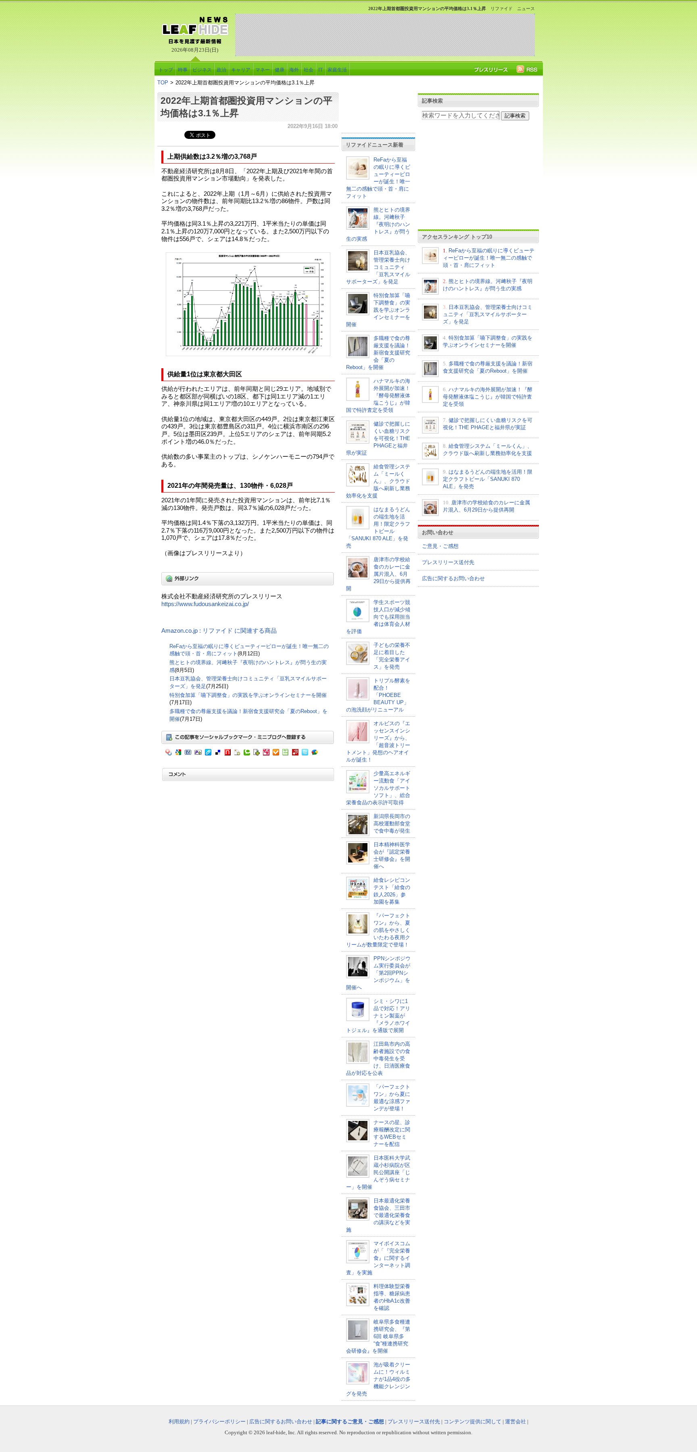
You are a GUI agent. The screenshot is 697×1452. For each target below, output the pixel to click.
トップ (166, 70)
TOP (162, 83)
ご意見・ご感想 (440, 546)
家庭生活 (337, 70)
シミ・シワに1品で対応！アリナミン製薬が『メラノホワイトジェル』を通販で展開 (378, 1015)
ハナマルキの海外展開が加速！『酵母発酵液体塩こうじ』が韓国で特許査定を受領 (378, 395)
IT (320, 70)
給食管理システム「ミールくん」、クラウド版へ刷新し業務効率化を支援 (378, 481)
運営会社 (515, 1421)
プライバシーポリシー (219, 1421)
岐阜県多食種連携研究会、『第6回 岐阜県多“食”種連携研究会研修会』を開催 (378, 1336)
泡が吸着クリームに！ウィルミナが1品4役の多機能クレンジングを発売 (378, 1379)
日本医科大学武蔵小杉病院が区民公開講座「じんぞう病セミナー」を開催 (378, 1172)
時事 (183, 70)
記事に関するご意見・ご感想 (350, 1421)
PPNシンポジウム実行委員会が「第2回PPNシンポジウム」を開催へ (378, 972)
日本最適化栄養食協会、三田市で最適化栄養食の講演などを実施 (378, 1215)
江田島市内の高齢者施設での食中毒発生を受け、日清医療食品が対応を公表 (378, 1058)
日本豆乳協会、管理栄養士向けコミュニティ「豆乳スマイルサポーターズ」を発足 (378, 267)
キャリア (240, 70)
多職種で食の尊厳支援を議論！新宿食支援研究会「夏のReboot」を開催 (378, 352)
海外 (294, 70)
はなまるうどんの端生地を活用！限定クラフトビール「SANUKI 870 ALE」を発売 (487, 479)
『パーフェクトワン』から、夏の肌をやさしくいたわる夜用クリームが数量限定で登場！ (378, 930)
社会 (308, 70)
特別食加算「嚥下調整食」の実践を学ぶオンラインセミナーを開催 (248, 695)
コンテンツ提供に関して (472, 1421)
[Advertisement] (385, 35)
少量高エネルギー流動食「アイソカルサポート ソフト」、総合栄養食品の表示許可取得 (378, 788)
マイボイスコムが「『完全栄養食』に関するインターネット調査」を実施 (378, 1258)
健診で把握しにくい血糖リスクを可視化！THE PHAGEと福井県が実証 (378, 438)
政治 (221, 70)
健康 (279, 70)
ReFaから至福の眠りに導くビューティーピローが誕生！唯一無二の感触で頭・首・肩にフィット (488, 258)
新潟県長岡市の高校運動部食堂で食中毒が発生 (392, 823)
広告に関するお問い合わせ (453, 578)
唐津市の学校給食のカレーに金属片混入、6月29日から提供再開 (378, 574)
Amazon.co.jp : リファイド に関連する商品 (219, 630)
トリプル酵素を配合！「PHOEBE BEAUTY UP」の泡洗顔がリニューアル (378, 695)
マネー (262, 70)
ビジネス (202, 70)
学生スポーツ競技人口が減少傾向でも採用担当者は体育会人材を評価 (378, 616)
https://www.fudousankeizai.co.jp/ (205, 604)
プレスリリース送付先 (448, 562)
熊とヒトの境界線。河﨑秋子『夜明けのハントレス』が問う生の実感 (378, 224)
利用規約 (179, 1421)
